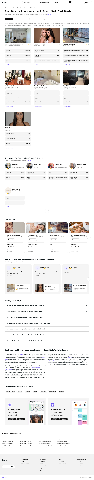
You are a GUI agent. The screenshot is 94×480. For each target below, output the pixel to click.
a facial (32, 367)
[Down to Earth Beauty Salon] (79, 237)
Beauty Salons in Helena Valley (63, 443)
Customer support (25, 463)
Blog (22, 465)
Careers (22, 461)
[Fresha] (4, 2)
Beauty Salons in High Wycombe (45, 445)
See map (49, 14)
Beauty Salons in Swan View (81, 436)
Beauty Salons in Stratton (80, 439)
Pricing (41, 463)
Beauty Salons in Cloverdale (26, 443)
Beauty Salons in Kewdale (62, 436)
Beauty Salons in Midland (62, 445)
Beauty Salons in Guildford (44, 439)
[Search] (70, 2)
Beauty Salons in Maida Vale (44, 447)
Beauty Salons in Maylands (7, 436)
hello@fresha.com (52, 361)
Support (41, 468)
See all (47, 211)
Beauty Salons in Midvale (62, 441)
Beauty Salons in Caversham (26, 447)
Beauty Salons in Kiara (25, 439)
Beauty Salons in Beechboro (26, 445)
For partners (42, 461)
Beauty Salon (12, 7)
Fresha (21, 354)
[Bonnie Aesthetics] (58, 237)
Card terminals (43, 465)
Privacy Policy (61, 461)
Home (6, 7)
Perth (24, 7)
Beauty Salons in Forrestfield (63, 447)
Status (41, 470)
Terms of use (61, 465)
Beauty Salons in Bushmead (63, 439)
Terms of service (62, 463)
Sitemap (22, 468)
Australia (19, 7)
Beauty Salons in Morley (7, 445)
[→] (88, 237)
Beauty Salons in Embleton (8, 447)
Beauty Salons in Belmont (7, 443)
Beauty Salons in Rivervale (7, 441)
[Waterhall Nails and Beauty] (15, 237)
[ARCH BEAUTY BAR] (36, 237)
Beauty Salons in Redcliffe (44, 443)
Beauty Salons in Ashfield (25, 441)
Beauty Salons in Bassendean (45, 441)
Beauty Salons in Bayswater (26, 436)
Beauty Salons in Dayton (44, 436)
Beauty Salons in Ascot (7, 439)
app (36, 356)
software (69, 357)
